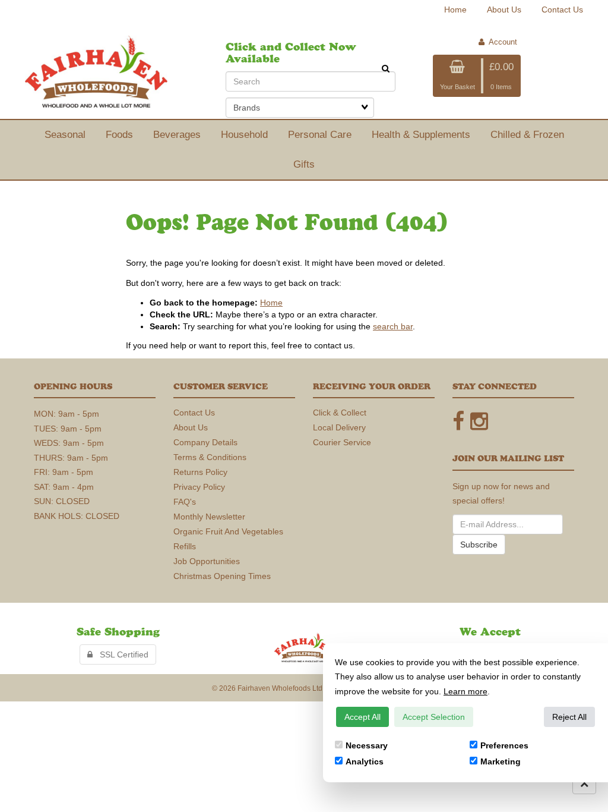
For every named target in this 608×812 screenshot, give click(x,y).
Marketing (500, 761)
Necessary (367, 745)
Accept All (362, 717)
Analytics (365, 761)
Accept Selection (434, 717)
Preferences (504, 745)
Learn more (465, 691)
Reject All (569, 717)
